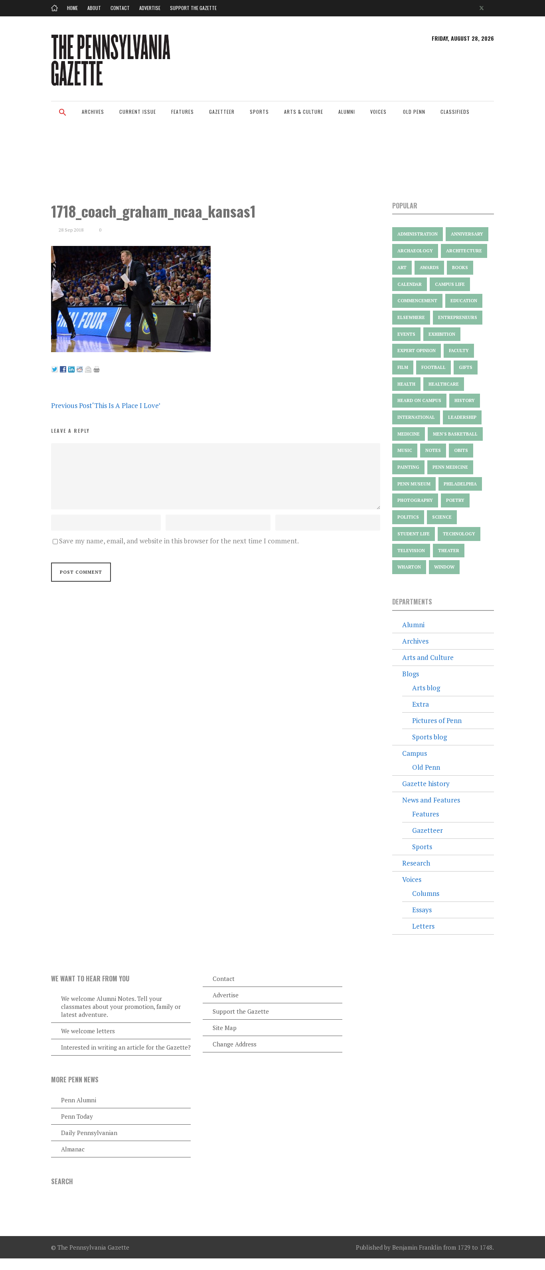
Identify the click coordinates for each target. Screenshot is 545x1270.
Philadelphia (460, 484)
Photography (415, 500)
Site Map (225, 1028)
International (416, 417)
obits (461, 450)
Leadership (462, 417)
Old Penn (414, 111)
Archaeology (415, 251)
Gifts (465, 367)
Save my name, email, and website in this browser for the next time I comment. (179, 540)
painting (408, 467)
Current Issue (137, 111)
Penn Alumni (78, 1100)
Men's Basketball (455, 434)
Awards (429, 267)
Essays (422, 909)
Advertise (149, 7)
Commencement (417, 300)
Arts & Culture (303, 111)
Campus (414, 753)
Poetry (455, 500)
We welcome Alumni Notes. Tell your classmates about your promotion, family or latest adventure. (121, 1006)
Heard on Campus (419, 400)
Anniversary (467, 234)
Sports (259, 111)
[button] (62, 117)
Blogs (410, 673)
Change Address (235, 1044)
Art (402, 267)
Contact (120, 7)
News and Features (431, 799)
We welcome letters (88, 1031)
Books (460, 267)
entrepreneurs (457, 317)
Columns (425, 893)
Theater (448, 550)
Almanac (73, 1149)
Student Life (413, 534)
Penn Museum (413, 484)
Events (406, 334)
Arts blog (426, 687)
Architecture (464, 251)
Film (402, 367)
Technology (459, 534)
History (464, 400)
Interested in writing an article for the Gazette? (126, 1047)
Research (416, 863)
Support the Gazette (193, 7)
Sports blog (429, 736)
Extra (420, 704)
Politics (408, 517)
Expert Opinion (416, 350)
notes (433, 450)
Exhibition (441, 334)
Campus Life (450, 284)
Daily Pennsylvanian (89, 1133)
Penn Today (77, 1116)
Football (433, 367)
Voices (378, 111)
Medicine (408, 434)
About (94, 7)
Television (411, 550)
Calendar (409, 284)
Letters (423, 926)
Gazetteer (222, 111)
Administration (417, 234)
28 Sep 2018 (71, 230)
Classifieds (455, 111)
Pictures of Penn (437, 720)
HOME (72, 7)
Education (463, 300)
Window (444, 567)
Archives (93, 111)
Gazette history (426, 783)
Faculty (459, 350)
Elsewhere (411, 317)
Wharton (409, 567)
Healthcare (443, 384)
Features (182, 111)
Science (442, 517)
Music (404, 450)
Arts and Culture (428, 657)
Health (406, 384)
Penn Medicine (450, 467)
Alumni (346, 111)
